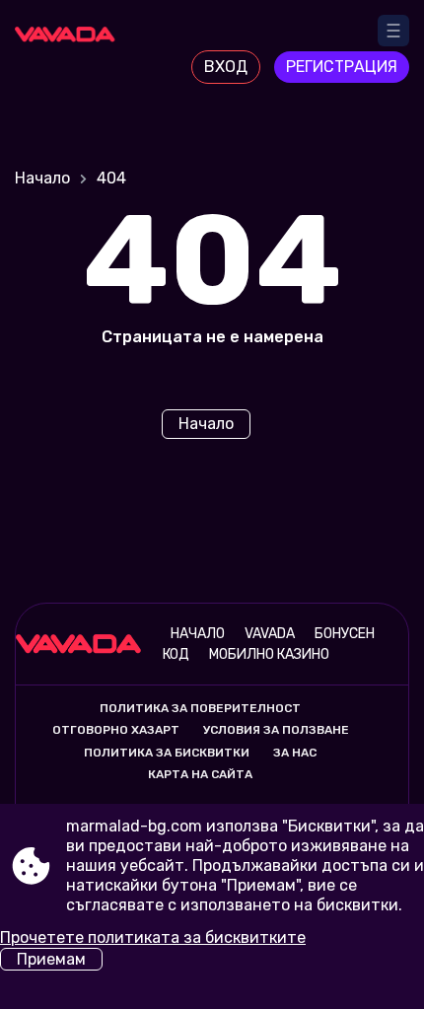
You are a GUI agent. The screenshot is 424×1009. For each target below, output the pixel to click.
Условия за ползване (276, 730)
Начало (42, 178)
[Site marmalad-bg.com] (69, 46)
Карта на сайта (200, 774)
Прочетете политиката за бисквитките (153, 937)
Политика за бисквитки (166, 752)
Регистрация (341, 66)
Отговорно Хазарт (115, 730)
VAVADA (270, 633)
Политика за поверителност (200, 708)
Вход (225, 66)
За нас (295, 752)
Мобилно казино (269, 654)
